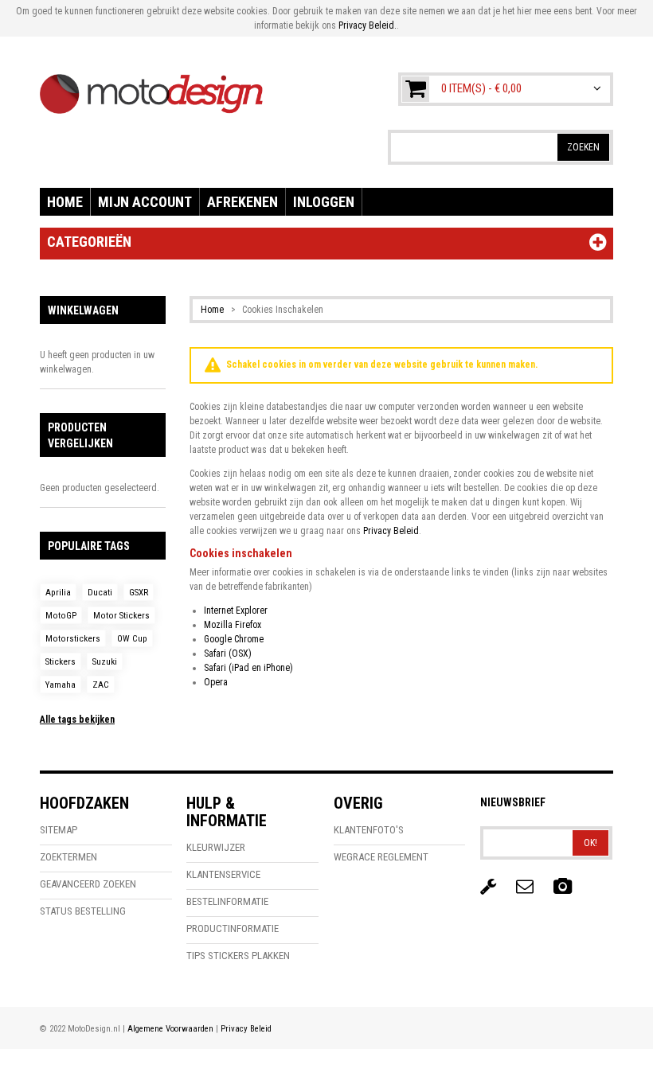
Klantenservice (223, 874)
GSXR (138, 592)
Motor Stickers (121, 616)
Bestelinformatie (227, 901)
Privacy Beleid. (367, 25)
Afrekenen (242, 201)
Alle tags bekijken (77, 719)
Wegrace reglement (381, 857)
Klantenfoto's (369, 830)
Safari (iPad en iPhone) (248, 667)
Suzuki (104, 662)
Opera (216, 682)
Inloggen (323, 201)
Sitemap (58, 830)
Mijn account (145, 201)
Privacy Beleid (391, 530)
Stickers (60, 662)
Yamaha (60, 685)
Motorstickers (72, 639)
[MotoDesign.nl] (151, 86)
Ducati (100, 592)
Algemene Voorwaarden (170, 1029)
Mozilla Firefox (232, 624)
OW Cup (132, 639)
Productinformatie (232, 928)
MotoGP (60, 616)
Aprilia (58, 592)
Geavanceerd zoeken (88, 884)
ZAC (100, 685)
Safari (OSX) (228, 653)
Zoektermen (68, 857)
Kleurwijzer (215, 847)
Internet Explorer (236, 610)
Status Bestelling (83, 911)
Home (65, 201)
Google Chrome (234, 639)
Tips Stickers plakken (238, 956)
